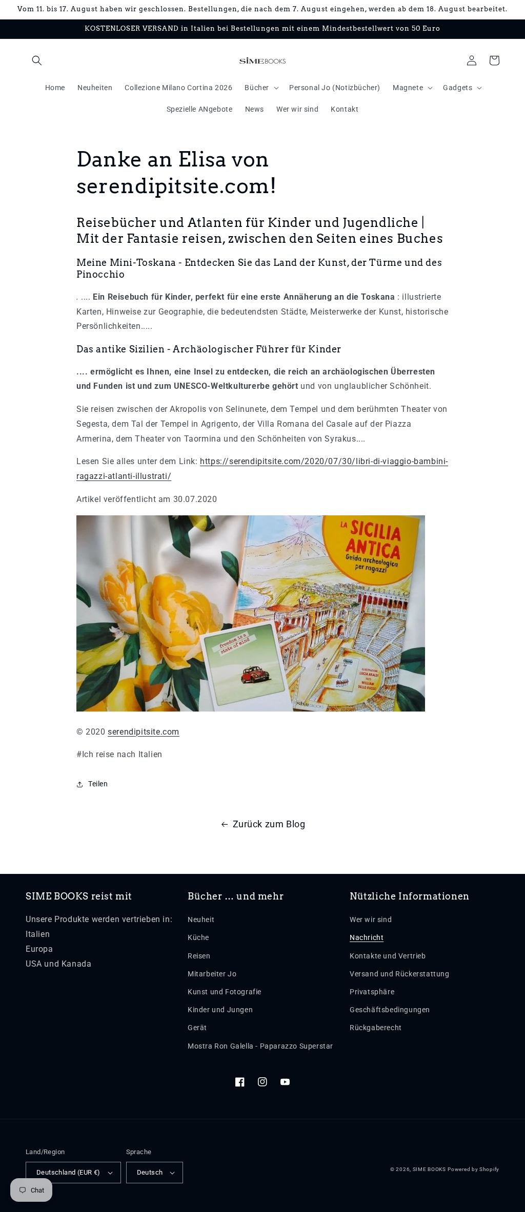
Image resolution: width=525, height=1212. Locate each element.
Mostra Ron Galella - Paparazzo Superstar (260, 1046)
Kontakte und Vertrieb (388, 956)
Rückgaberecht (376, 1027)
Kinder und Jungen (220, 1010)
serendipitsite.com (143, 732)
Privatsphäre (372, 992)
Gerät (197, 1027)
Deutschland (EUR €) (68, 1172)
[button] (37, 60)
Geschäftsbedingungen (390, 1010)
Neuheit (201, 919)
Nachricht (366, 937)
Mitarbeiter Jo (212, 974)
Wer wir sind (371, 919)
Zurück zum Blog (269, 824)
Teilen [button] (98, 784)
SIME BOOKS (429, 1169)
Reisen (199, 956)
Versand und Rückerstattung (400, 974)
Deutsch (150, 1172)
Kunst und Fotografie (224, 992)
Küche (198, 937)
